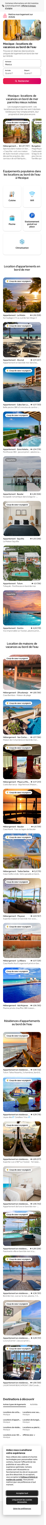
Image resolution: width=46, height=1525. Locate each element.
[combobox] (22, 64)
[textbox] (12, 73)
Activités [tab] (34, 1404)
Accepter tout (22, 1493)
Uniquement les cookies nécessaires (22, 1501)
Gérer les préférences (22, 1508)
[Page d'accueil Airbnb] (5, 16)
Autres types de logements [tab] (14, 1404)
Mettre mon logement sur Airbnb (20, 15)
